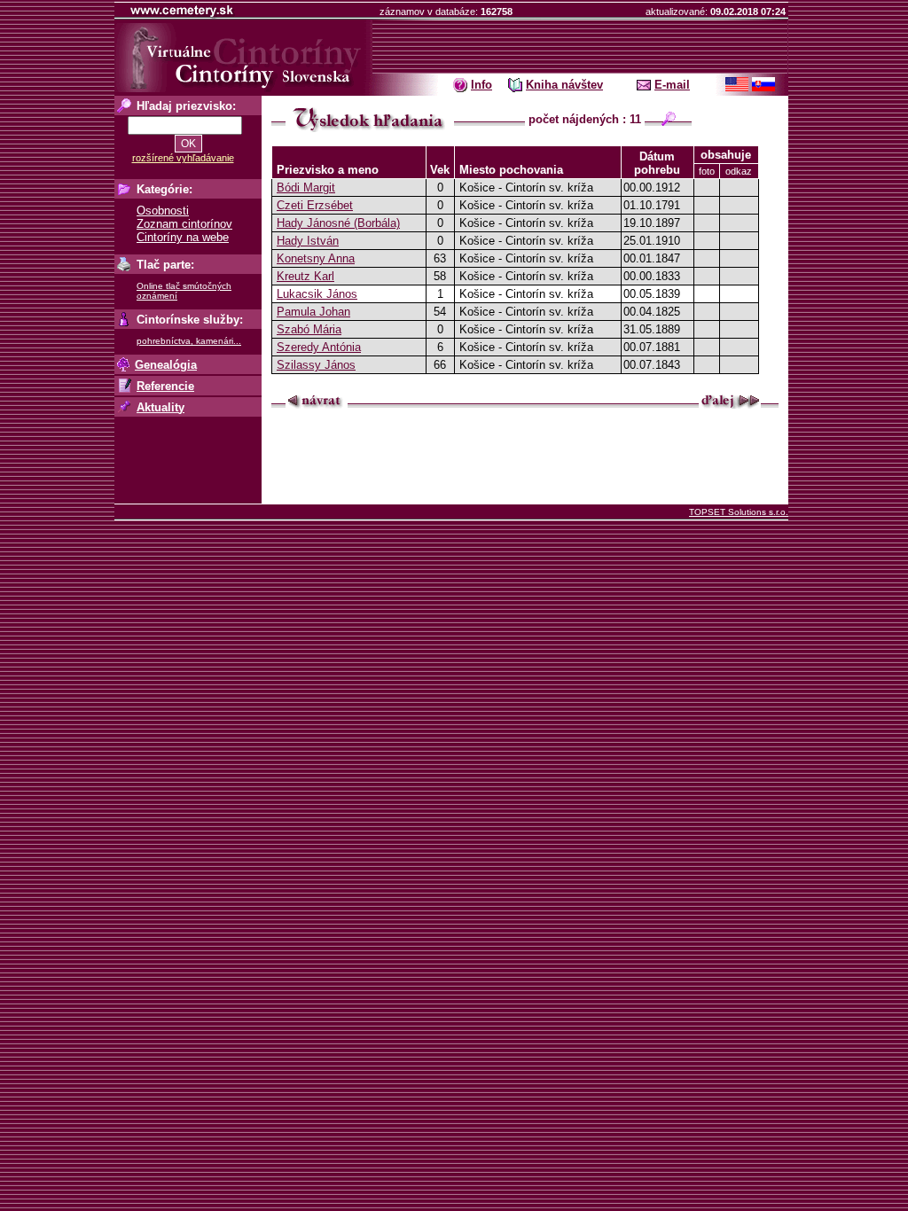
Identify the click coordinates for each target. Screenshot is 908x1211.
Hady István (308, 240)
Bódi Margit (306, 187)
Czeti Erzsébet (315, 205)
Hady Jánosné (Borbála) (338, 223)
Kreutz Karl (305, 276)
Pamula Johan (313, 311)
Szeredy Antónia (319, 347)
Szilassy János (316, 364)
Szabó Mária (309, 329)
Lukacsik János (317, 294)
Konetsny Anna (316, 258)
